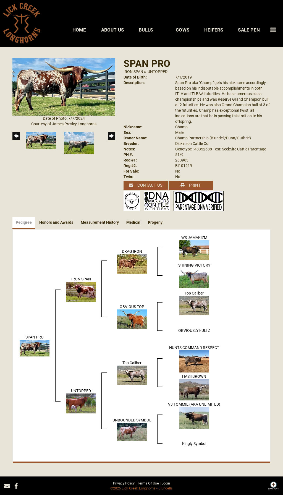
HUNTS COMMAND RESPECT (194, 347)
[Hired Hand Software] (273, 487)
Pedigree (24, 222)
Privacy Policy (124, 483)
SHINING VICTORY (194, 265)
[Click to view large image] (63, 86)
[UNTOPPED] (81, 403)
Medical (133, 222)
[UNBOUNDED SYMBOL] (132, 431)
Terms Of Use (148, 483)
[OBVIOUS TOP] (132, 318)
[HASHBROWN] (194, 389)
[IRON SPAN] (81, 291)
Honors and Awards (56, 222)
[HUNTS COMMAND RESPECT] (194, 360)
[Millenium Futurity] (133, 200)
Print (194, 185)
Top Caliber (194, 293)
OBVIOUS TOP (132, 306)
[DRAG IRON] (132, 263)
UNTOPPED (157, 71)
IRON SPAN (133, 71)
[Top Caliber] (194, 305)
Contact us (149, 185)
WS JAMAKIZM (194, 237)
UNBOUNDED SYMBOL (131, 420)
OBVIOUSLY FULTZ (194, 330)
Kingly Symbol (194, 443)
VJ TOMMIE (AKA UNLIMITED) (194, 404)
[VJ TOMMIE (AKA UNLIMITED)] (194, 417)
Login (165, 483)
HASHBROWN (194, 376)
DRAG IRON (132, 251)
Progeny (155, 222)
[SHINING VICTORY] (194, 277)
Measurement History (100, 222)
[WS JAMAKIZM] (194, 249)
